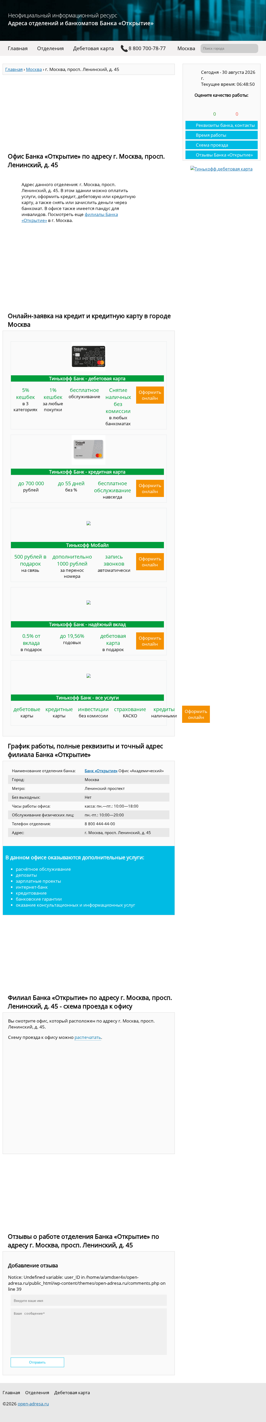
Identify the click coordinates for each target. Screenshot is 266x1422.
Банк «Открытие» (101, 770)
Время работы (211, 135)
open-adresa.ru (33, 1404)
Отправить (37, 1362)
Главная (18, 48)
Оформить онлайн (150, 395)
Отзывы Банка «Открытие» (224, 155)
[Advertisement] (89, 111)
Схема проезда (212, 145)
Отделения (50, 48)
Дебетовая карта (93, 48)
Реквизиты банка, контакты (225, 125)
